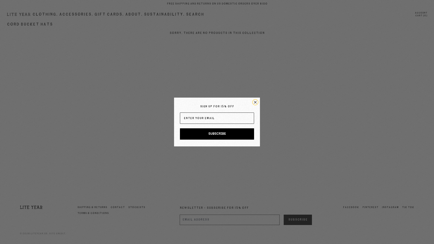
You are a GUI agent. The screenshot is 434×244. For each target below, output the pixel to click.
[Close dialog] (255, 102)
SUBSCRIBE (217, 134)
